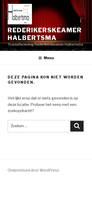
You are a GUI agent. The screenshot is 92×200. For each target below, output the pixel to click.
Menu (49, 58)
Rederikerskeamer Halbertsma (45, 34)
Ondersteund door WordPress (33, 170)
